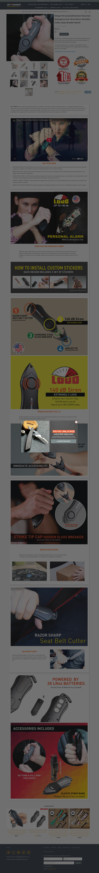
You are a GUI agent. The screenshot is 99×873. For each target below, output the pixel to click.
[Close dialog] (76, 422)
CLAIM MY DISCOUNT (63, 441)
